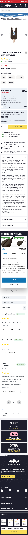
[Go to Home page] (8, 5)
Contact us (12, 152)
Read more (7, 148)
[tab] (14, 157)
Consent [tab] (5, 253)
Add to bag (6, 107)
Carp (4, 19)
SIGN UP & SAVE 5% (8, 476)
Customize (13, 284)
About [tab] (23, 253)
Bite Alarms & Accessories (14, 19)
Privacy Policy (10, 479)
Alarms (24, 19)
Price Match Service (7, 14)
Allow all (14, 279)
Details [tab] (14, 253)
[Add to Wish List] (26, 52)
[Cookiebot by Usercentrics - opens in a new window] (19, 249)
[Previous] (2, 35)
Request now (12, 144)
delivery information (20, 120)
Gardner (10, 61)
